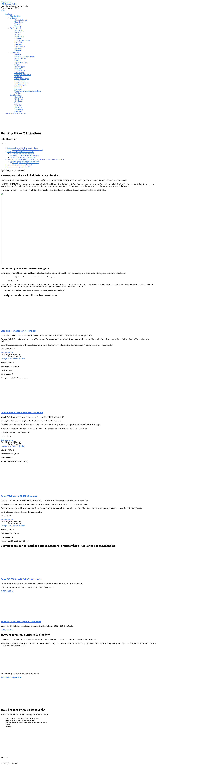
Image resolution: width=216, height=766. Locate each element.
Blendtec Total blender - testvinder (23, 153)
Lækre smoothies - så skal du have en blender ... (22, 148)
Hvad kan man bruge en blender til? (18, 167)
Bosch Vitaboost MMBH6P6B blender (24, 157)
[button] (78, 359)
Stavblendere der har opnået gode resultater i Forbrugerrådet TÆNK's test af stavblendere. (35, 159)
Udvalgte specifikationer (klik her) (13, 359)
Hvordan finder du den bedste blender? (19, 165)
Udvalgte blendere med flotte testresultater (20, 152)
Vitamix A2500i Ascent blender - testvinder (25, 155)
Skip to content (6, 2)
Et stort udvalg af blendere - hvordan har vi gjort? (27, 150)
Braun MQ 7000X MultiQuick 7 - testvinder (25, 161)
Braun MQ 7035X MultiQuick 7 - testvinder (25, 163)
